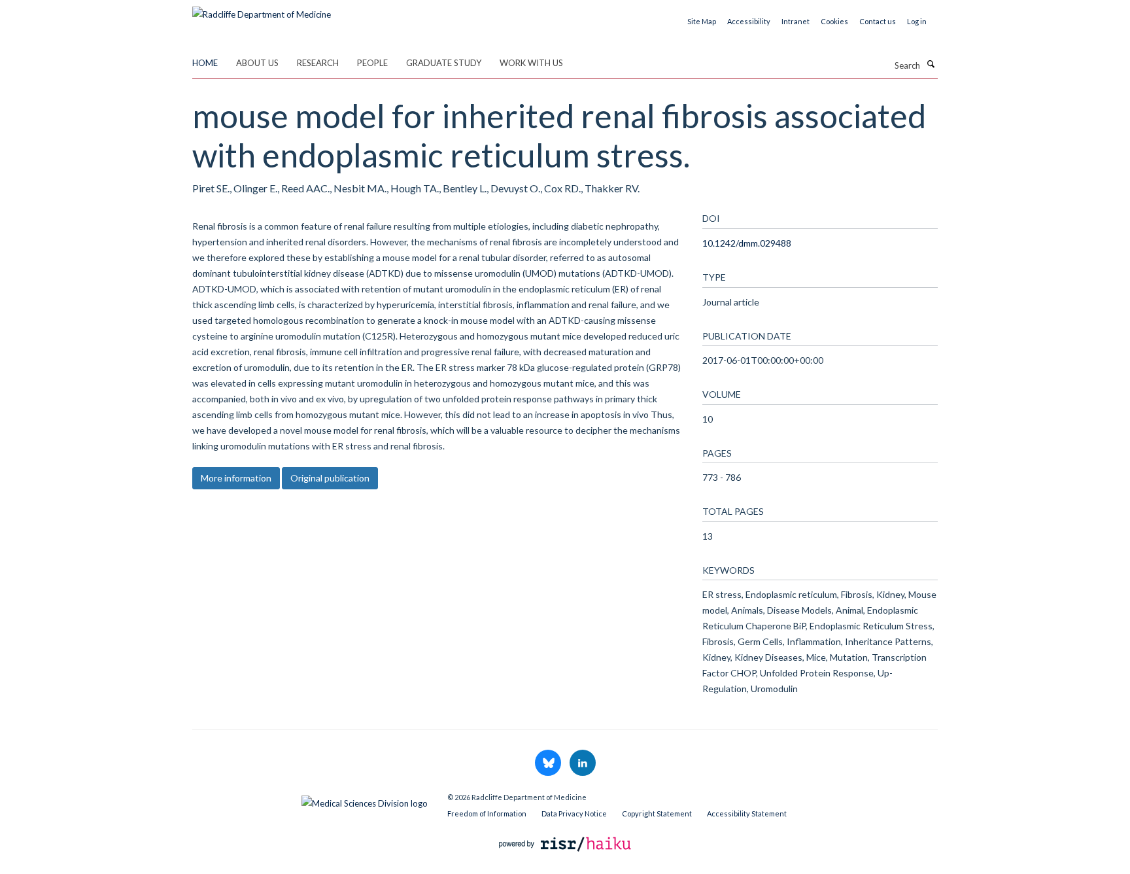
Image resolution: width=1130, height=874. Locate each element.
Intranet (795, 21)
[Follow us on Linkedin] (583, 763)
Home (205, 63)
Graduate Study (443, 63)
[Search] (930, 64)
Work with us (531, 63)
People (372, 63)
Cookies (834, 21)
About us (257, 63)
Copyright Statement (657, 813)
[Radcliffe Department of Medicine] (261, 10)
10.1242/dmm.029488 (746, 243)
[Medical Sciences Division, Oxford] (310, 800)
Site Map (701, 21)
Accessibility (748, 21)
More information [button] (236, 477)
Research (318, 63)
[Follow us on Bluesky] (549, 763)
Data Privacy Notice (574, 813)
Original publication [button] (329, 477)
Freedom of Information (486, 813)
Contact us (877, 21)
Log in (917, 21)
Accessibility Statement (747, 813)
